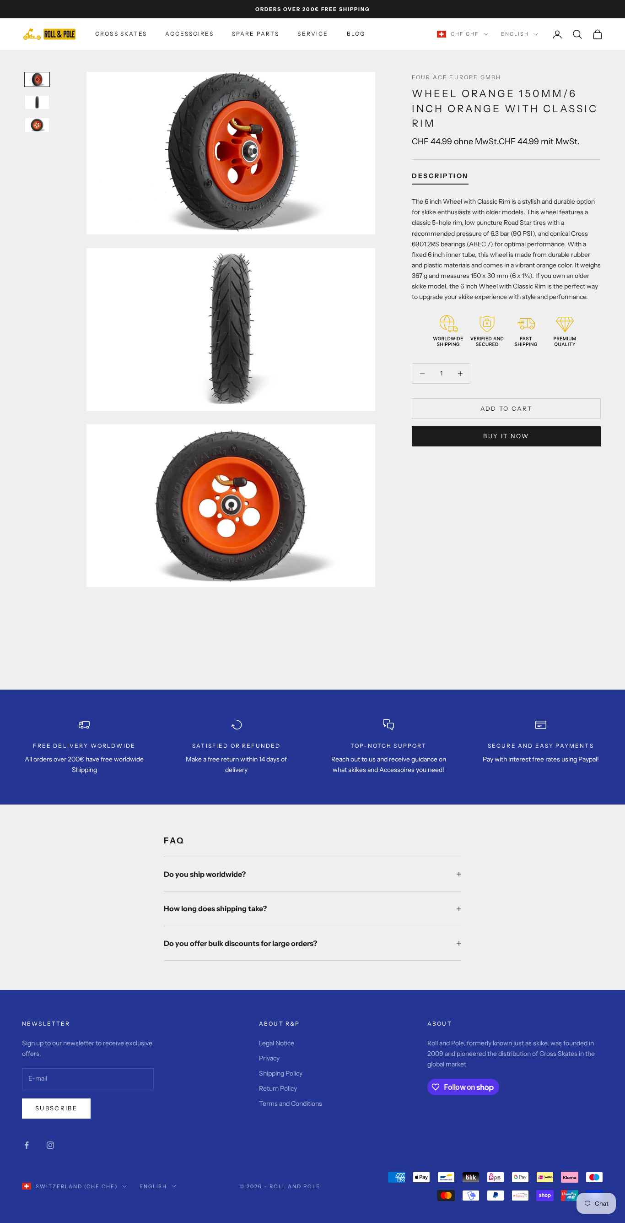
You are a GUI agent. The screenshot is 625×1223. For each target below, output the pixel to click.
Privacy (269, 1058)
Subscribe (56, 1108)
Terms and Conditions (290, 1103)
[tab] (440, 178)
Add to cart (506, 408)
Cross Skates (121, 33)
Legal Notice (276, 1043)
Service (312, 33)
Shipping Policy (280, 1073)
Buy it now (506, 436)
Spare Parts (256, 33)
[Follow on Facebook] (26, 1145)
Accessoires (189, 33)
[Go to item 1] (37, 79)
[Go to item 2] (37, 102)
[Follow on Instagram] (50, 1145)
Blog (356, 33)
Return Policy (278, 1088)
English (515, 34)
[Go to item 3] (37, 125)
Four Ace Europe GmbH (456, 77)
